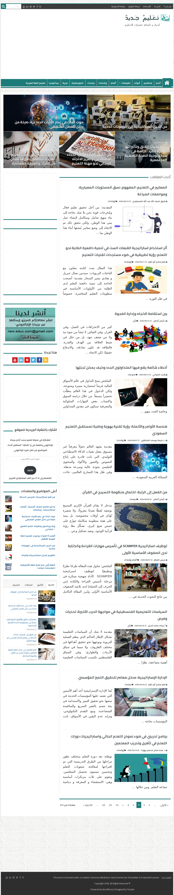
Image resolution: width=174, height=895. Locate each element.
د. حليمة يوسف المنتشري (153, 440)
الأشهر (40, 585)
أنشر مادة (147, 6)
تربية (65, 83)
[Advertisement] (65, 52)
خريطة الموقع (134, 6)
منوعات (131, 374)
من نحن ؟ (167, 6)
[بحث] (3, 6)
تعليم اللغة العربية (35, 83)
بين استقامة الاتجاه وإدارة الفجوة (141, 313)
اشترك (30, 470)
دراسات (91, 83)
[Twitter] (34, 7)
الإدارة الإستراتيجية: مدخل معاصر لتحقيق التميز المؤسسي (122, 677)
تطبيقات (125, 83)
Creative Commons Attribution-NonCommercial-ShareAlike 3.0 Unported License (120, 877)
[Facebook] (37, 7)
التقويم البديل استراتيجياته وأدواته (38, 555)
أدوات (137, 83)
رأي (134, 321)
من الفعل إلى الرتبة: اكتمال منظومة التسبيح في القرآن (124, 492)
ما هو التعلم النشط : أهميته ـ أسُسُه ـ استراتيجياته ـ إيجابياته (37, 508)
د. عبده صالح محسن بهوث (153, 750)
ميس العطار (160, 560)
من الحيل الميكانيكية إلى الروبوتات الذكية (134, 126)
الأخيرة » (87, 805)
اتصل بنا (157, 6)
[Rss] (40, 7)
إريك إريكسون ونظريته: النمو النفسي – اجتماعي (37, 527)
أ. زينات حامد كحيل (157, 625)
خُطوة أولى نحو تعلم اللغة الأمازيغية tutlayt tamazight (37, 566)
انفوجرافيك (77, 83)
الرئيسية (167, 82)
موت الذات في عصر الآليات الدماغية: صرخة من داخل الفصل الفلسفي (49, 124)
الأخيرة (51, 585)
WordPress (107, 889)
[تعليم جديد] (147, 20)
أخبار (158, 83)
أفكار (113, 83)
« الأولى (164, 805)
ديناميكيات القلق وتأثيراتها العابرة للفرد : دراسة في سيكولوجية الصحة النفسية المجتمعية (146, 153)
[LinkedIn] (27, 7)
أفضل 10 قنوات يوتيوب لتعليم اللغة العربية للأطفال (37, 537)
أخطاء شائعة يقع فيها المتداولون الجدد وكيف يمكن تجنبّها (121, 367)
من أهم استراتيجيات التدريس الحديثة (37, 497)
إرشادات (103, 83)
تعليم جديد (166, 877)
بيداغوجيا (54, 83)
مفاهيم (148, 83)
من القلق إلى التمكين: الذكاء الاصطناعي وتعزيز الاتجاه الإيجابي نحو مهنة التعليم (89, 158)
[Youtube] (23, 7)
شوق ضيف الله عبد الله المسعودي (149, 201)
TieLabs (130, 889)
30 (103, 805)
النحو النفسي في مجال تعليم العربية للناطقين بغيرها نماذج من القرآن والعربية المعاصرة (33, 158)
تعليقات (29, 585)
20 (110, 805)
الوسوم (16, 585)
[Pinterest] (30, 7)
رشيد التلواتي (159, 374)
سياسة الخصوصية (118, 6)
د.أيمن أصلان (159, 321)
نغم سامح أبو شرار (157, 262)
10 (117, 805)
